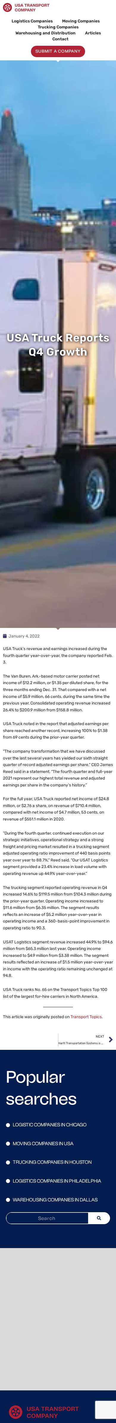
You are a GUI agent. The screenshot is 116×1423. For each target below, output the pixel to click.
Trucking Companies (58, 27)
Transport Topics (86, 1016)
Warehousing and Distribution (45, 32)
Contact (60, 38)
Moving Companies (81, 21)
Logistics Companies (32, 21)
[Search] (99, 1218)
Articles (93, 32)
